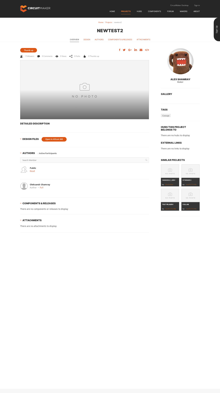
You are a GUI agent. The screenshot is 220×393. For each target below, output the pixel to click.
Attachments (143, 39)
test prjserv (167, 204)
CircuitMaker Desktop (179, 5)
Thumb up (28, 50)
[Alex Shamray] (180, 61)
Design (87, 39)
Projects (126, 11)
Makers (183, 11)
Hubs (139, 11)
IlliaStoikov (169, 184)
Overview (74, 39)
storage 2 (187, 180)
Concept (165, 115)
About (197, 11)
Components (154, 11)
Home (112, 11)
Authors (99, 39)
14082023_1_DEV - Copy (171, 180)
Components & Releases (120, 39)
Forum (170, 11)
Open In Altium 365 (54, 139)
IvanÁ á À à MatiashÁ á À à (195, 184)
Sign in (197, 5)
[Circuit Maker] (35, 8)
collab (186, 204)
